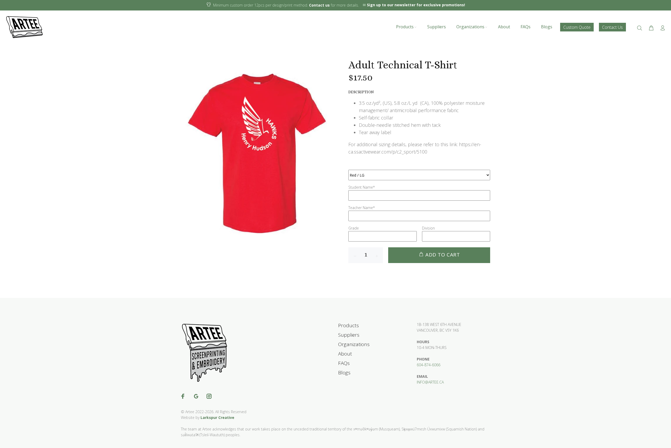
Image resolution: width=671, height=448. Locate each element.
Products (348, 325)
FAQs (344, 363)
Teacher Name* (361, 207)
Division (428, 228)
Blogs (344, 372)
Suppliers (348, 334)
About (345, 353)
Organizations (354, 344)
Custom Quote (577, 27)
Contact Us (612, 27)
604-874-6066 (428, 364)
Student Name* (361, 187)
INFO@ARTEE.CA (430, 382)
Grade (353, 228)
